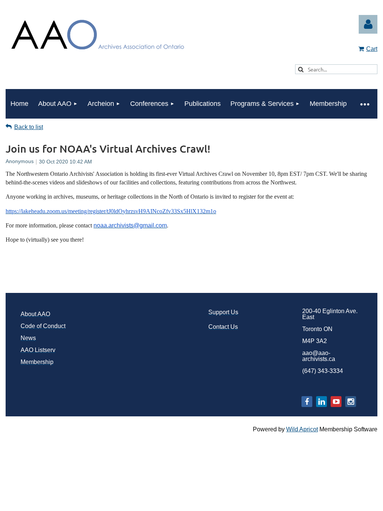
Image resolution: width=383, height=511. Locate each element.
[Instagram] (350, 401)
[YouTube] (336, 401)
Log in (368, 24)
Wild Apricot (302, 429)
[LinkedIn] (321, 401)
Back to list (28, 127)
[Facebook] (306, 401)
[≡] (364, 104)
